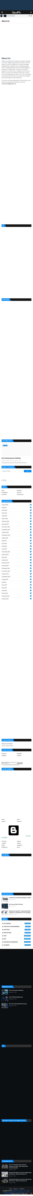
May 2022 (16, 587)
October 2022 (16, 574)
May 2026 (16, 513)
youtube (19, 755)
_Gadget (4, 843)
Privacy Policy (20, 494)
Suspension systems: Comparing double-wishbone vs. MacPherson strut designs (20, 911)
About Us (19, 492)
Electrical (15, 929)
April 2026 (16, 515)
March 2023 (16, 560)
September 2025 (16, 535)
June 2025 (16, 543)
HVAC (3, 490)
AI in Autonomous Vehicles (11, 458)
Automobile (15, 923)
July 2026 (16, 507)
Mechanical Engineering (15, 942)
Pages (3, 845)
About (18, 819)
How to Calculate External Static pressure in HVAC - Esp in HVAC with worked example (18, 1166)
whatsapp (19, 753)
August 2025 (16, 538)
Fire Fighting (4, 492)
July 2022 (16, 582)
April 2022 (16, 590)
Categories (19, 845)
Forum (18, 847)
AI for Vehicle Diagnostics (16, 997)
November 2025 (16, 529)
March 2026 (16, 518)
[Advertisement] (16, 41)
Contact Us (4, 494)
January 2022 (16, 598)
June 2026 (16, 510)
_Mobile (19, 843)
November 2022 (16, 571)
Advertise (19, 821)
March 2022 (16, 593)
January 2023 (16, 565)
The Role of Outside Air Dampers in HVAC (20, 897)
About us (16, 1189)
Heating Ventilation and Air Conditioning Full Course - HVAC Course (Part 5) (20, 1180)
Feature (19, 841)
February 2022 (16, 596)
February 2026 (16, 521)
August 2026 (16, 504)
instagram (4, 755)
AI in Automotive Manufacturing (18, 1003)
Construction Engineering (15, 926)
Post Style (4, 841)
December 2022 (16, 568)
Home (3, 819)
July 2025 (16, 540)
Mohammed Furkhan (7, 743)
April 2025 (16, 549)
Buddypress (5, 847)
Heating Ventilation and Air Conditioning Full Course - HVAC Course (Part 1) (20, 1173)
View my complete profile (7, 745)
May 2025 (16, 546)
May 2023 (16, 557)
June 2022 (16, 585)
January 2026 (16, 524)
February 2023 (16, 563)
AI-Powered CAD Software (16, 904)
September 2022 (16, 576)
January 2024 (16, 554)
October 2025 (16, 532)
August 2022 (16, 579)
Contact (3, 821)
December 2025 (16, 527)
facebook (4, 753)
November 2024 (16, 551)
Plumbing (19, 490)
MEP (15, 939)
